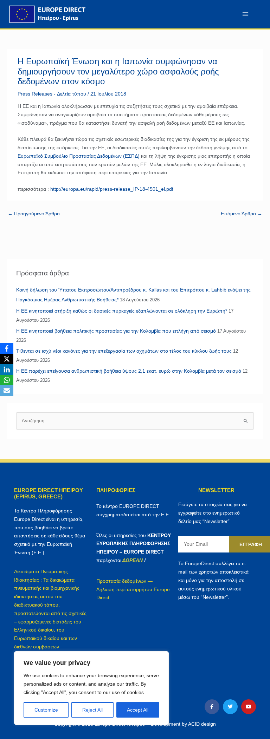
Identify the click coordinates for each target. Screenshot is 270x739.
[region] (91, 688)
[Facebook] (6, 348)
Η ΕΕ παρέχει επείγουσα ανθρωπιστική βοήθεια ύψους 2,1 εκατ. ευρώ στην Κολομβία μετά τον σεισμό (128, 371)
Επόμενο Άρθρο (241, 213)
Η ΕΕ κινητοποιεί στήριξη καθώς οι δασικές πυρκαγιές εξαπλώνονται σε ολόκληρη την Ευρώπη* (121, 311)
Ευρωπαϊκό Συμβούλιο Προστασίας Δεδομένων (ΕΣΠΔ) (79, 156)
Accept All (137, 710)
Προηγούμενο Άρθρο (34, 213)
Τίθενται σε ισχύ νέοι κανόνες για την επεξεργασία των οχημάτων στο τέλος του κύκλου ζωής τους (124, 351)
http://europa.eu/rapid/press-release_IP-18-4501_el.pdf (111, 189)
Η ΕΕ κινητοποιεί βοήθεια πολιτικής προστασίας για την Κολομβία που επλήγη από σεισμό (116, 331)
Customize (46, 710)
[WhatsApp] (6, 380)
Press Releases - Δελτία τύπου (52, 94)
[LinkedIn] (6, 369)
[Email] (6, 390)
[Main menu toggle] (245, 14)
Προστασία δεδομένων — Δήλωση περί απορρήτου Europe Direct (133, 589)
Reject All (92, 710)
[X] (6, 359)
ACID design (202, 724)
